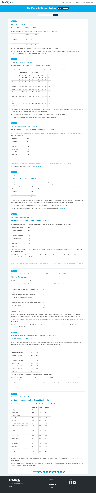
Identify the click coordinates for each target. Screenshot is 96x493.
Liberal (32, 62)
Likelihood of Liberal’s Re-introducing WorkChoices (33, 129)
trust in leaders (52, 335)
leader (31, 397)
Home (62, 2)
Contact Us (78, 2)
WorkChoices (34, 126)
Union (32, 175)
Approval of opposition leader (22, 62)
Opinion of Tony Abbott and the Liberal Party (30, 220)
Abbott (12, 24)
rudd (47, 335)
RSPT (64, 274)
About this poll (69, 2)
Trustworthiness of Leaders (22, 339)
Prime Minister (22, 24)
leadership (44, 397)
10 (63, 471)
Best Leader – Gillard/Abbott (23, 27)
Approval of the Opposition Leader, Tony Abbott (31, 65)
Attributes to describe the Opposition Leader (30, 400)
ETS (47, 274)
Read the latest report (88, 2)
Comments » (44, 53)
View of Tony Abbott (19, 277)
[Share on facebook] (70, 483)
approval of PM (34, 335)
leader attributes (38, 397)
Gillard (16, 24)
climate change (42, 274)
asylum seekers (34, 274)
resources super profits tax (55, 274)
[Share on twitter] (74, 483)
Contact (51, 487)
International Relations (20, 126)
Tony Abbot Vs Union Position (23, 178)
